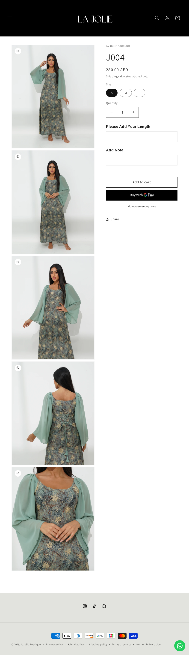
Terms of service (121, 644)
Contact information (148, 644)
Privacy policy (54, 644)
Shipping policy (98, 644)
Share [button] (115, 219)
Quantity (112, 103)
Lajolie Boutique (31, 644)
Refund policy (76, 644)
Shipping (112, 76)
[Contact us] (179, 645)
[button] (10, 18)
